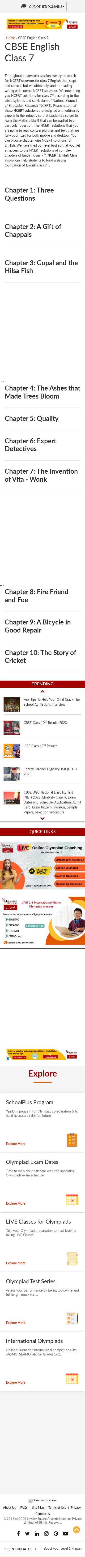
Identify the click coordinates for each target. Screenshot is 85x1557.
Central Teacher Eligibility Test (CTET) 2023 (50, 772)
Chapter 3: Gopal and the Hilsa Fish (41, 267)
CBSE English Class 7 (33, 38)
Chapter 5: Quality (32, 418)
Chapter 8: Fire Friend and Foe (36, 596)
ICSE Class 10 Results (40, 746)
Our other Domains (45, 7)
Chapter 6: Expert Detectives (30, 445)
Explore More (15, 1144)
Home (10, 38)
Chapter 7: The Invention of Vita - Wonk (41, 475)
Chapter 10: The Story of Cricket (40, 657)
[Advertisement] (42, 337)
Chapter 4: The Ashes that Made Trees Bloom (42, 392)
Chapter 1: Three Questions (29, 194)
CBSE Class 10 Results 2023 (45, 722)
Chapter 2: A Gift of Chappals (33, 231)
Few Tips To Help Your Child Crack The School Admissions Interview (52, 702)
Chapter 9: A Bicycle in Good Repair (38, 626)
